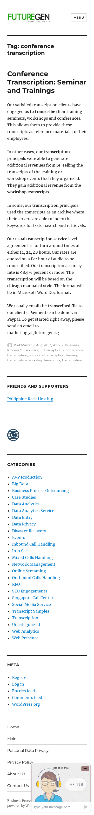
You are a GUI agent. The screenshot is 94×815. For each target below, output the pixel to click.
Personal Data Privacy (28, 750)
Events (18, 537)
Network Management (33, 564)
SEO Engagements (29, 591)
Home (13, 727)
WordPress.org (26, 704)
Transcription (51, 350)
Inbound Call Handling (33, 544)
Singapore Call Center (32, 597)
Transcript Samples (30, 611)
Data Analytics (26, 504)
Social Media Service (31, 604)
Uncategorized (26, 624)
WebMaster (23, 345)
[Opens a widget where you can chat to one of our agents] (61, 787)
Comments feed (27, 697)
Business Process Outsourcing (40, 490)
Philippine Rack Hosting (30, 398)
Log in (18, 684)
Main (12, 739)
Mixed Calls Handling (32, 557)
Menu (79, 17)
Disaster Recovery (29, 530)
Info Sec (19, 550)
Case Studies (24, 497)
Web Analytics (25, 631)
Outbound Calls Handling (36, 577)
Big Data (20, 483)
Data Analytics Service (33, 510)
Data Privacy (24, 524)
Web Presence (25, 638)
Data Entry (22, 517)
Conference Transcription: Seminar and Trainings (46, 82)
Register (20, 677)
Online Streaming (29, 571)
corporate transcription (46, 355)
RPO (16, 584)
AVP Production (27, 477)
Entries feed (23, 690)
